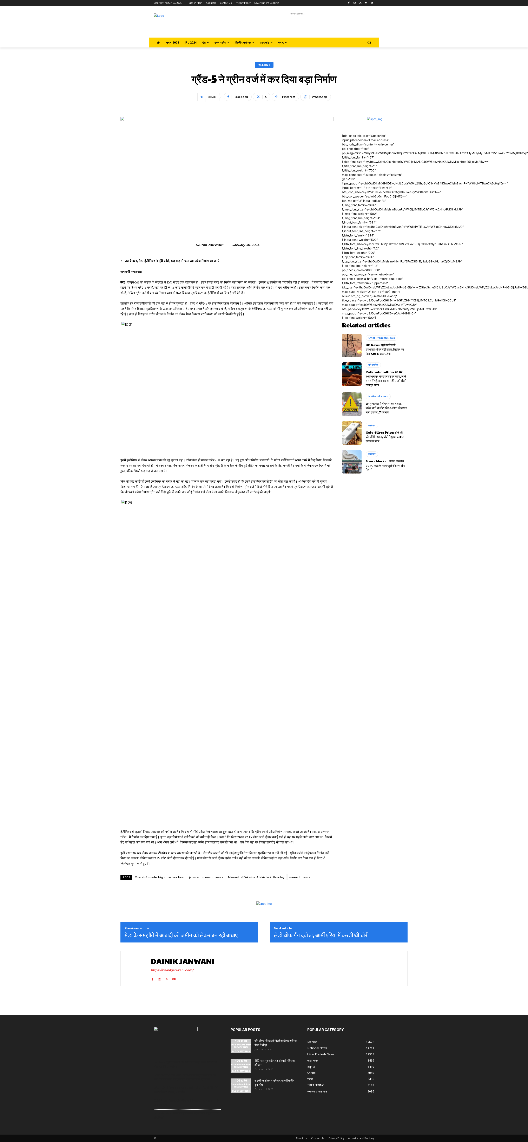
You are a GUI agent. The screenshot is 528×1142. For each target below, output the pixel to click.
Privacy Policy (336, 1138)
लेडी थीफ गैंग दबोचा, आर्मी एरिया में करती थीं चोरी (321, 935)
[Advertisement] (297, 25)
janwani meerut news (206, 877)
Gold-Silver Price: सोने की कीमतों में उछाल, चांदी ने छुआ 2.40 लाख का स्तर (385, 436)
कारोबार (371, 425)
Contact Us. (318, 1138)
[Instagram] (354, 3)
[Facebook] (348, 3)
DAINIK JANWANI (209, 245)
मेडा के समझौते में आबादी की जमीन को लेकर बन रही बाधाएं (181, 935)
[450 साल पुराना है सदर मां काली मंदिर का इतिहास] (241, 1066)
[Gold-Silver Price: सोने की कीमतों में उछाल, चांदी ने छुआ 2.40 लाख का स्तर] (352, 433)
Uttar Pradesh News (381, 337)
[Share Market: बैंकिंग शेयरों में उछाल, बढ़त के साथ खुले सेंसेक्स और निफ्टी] (352, 461)
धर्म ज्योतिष (373, 364)
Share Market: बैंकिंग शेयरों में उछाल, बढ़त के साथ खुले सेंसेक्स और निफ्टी (385, 465)
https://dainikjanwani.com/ (172, 970)
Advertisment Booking (361, 1138)
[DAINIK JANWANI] (135, 968)
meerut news (299, 877)
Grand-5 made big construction (159, 877)
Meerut (264, 64)
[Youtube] (371, 3)
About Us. (301, 1138)
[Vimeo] (366, 3)
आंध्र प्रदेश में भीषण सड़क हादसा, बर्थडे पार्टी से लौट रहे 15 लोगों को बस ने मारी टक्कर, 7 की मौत (386, 407)
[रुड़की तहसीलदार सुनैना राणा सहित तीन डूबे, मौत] (241, 1085)
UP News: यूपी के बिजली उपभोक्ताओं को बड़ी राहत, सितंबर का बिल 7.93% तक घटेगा (385, 349)
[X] (360, 3)
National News (378, 396)
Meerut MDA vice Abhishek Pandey (256, 877)
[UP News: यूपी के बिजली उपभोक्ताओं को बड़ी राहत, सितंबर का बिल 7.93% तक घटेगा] (352, 345)
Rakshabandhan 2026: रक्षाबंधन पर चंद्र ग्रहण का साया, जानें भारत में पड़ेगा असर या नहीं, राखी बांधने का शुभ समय (386, 378)
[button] (369, 42)
